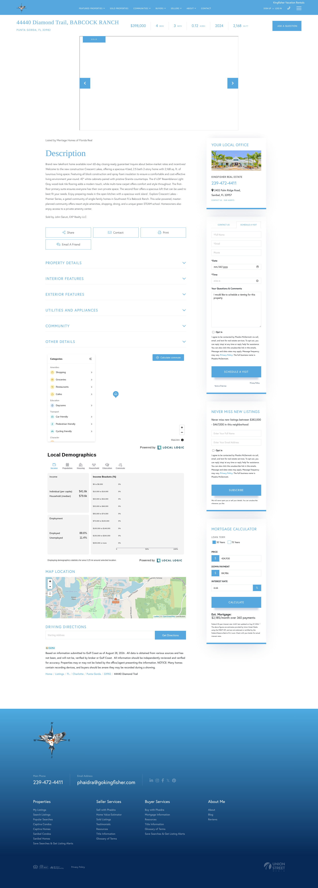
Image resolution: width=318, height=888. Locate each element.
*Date (214, 260)
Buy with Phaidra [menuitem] (154, 810)
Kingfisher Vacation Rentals (288, 2)
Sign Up (267, 8)
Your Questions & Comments (227, 288)
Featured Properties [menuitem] (91, 8)
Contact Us (217, 200)
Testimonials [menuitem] (103, 824)
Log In (278, 8)
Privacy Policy (226, 355)
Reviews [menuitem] (212, 819)
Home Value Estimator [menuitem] (109, 814)
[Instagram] (157, 780)
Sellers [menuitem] (175, 8)
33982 (107, 674)
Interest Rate (220, 581)
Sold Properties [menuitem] (119, 8)
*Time (214, 274)
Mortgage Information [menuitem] (157, 814)
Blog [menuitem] (210, 814)
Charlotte (78, 674)
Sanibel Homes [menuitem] (41, 838)
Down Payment (221, 566)
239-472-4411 (224, 183)
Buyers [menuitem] (159, 8)
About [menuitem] (190, 8)
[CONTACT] (286, 26)
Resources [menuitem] (102, 829)
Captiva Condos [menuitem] (42, 824)
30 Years (220, 542)
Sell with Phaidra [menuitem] (106, 810)
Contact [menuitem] (206, 8)
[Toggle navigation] (298, 8)
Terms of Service (220, 386)
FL (68, 674)
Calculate (236, 602)
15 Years (236, 542)
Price (215, 551)
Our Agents (229, 200)
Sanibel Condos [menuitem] (42, 834)
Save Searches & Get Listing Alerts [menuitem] (53, 843)
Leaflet (156, 616)
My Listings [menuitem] (39, 810)
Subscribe (236, 490)
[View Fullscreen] (50, 593)
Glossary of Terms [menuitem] (106, 838)
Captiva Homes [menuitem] (42, 829)
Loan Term (218, 537)
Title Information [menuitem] (105, 834)
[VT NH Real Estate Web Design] (274, 866)
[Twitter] (168, 780)
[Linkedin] (151, 780)
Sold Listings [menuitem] (103, 819)
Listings (59, 674)
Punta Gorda (93, 674)
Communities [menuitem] (140, 8)
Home (49, 674)
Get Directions (170, 635)
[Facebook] (162, 780)
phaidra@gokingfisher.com (106, 782)
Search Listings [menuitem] (41, 814)
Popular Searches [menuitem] (43, 819)
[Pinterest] (174, 780)
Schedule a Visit (248, 225)
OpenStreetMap (168, 616)
